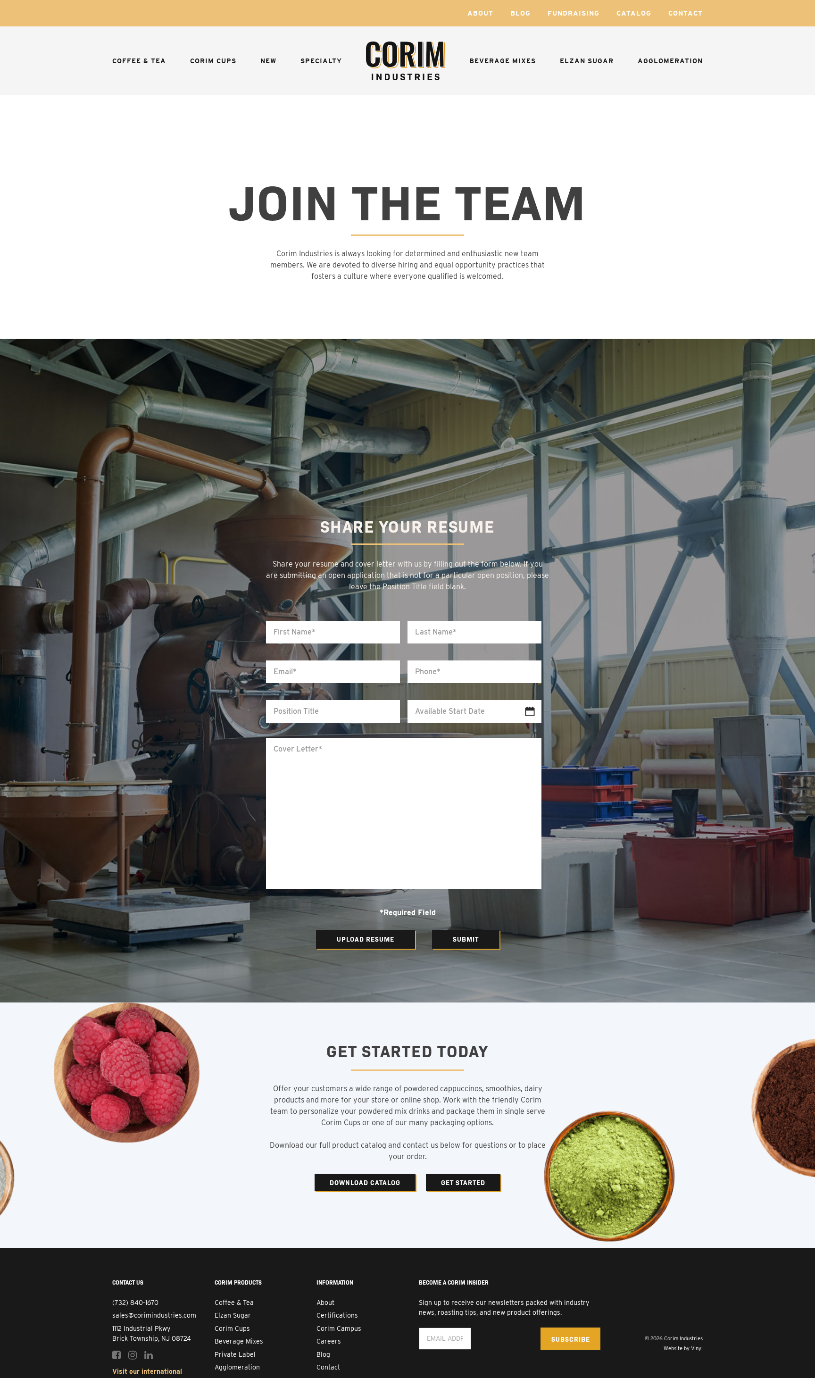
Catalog (633, 13)
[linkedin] (148, 1355)
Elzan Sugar (587, 61)
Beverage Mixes (502, 61)
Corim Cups (213, 61)
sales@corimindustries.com (154, 1315)
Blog (520, 13)
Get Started (463, 1182)
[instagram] (132, 1355)
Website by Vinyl (683, 1348)
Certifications (337, 1315)
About (480, 13)
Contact (685, 13)
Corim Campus (338, 1328)
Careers (328, 1341)
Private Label (235, 1354)
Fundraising (573, 13)
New (268, 61)
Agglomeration (670, 61)
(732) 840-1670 (135, 1302)
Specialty (321, 61)
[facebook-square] (116, 1355)
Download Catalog (365, 1182)
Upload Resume (365, 939)
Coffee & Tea (139, 61)
